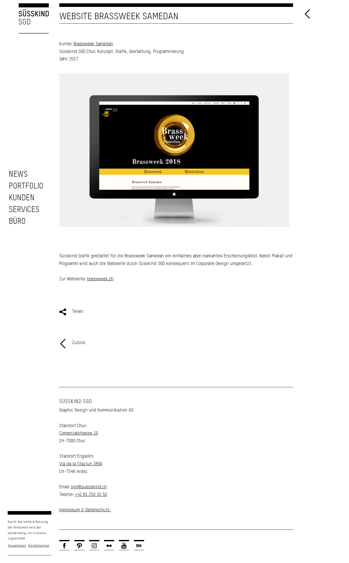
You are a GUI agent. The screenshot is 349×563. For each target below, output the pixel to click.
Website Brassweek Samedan (118, 16)
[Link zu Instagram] (94, 545)
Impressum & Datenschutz (85, 510)
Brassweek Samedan (93, 44)
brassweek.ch (100, 279)
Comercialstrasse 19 (78, 433)
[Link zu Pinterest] (79, 545)
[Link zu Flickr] (109, 545)
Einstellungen (39, 545)
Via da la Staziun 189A (80, 464)
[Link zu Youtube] (124, 545)
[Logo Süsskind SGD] (24, 18)
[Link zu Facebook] (64, 545)
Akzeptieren (17, 545)
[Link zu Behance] (139, 545)
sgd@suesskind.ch (89, 487)
